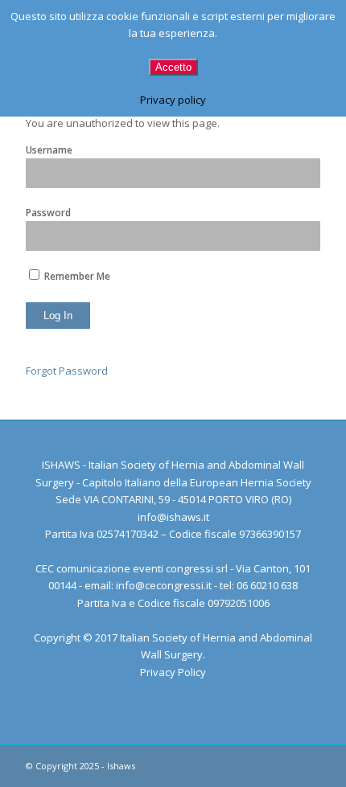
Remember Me (76, 276)
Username (49, 150)
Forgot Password (67, 370)
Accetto (173, 67)
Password (48, 212)
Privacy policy (173, 99)
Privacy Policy (173, 672)
